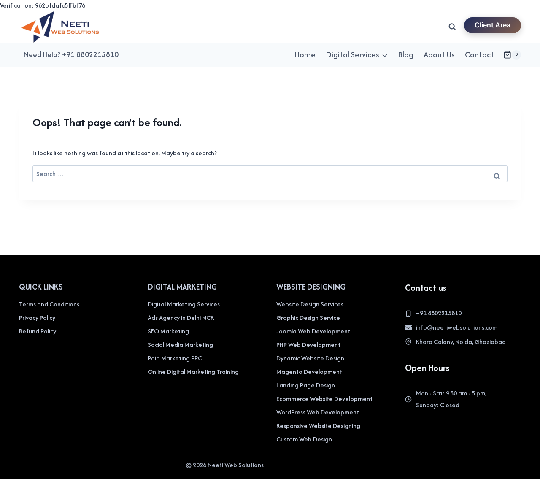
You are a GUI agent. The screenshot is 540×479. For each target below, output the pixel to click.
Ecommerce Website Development (324, 398)
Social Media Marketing (180, 344)
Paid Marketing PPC (175, 358)
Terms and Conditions (49, 304)
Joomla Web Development (313, 331)
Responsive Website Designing (318, 425)
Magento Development (309, 371)
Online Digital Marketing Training (193, 371)
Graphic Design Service (308, 317)
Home (305, 54)
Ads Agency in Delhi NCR (181, 317)
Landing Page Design (305, 385)
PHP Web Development (308, 344)
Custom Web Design (304, 439)
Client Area (492, 25)
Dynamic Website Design (310, 358)
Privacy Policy (37, 317)
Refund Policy (37, 331)
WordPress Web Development (317, 412)
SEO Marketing (168, 331)
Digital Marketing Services (184, 304)
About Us (439, 54)
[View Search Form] (452, 27)
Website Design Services (309, 304)
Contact (479, 54)
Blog (405, 54)
